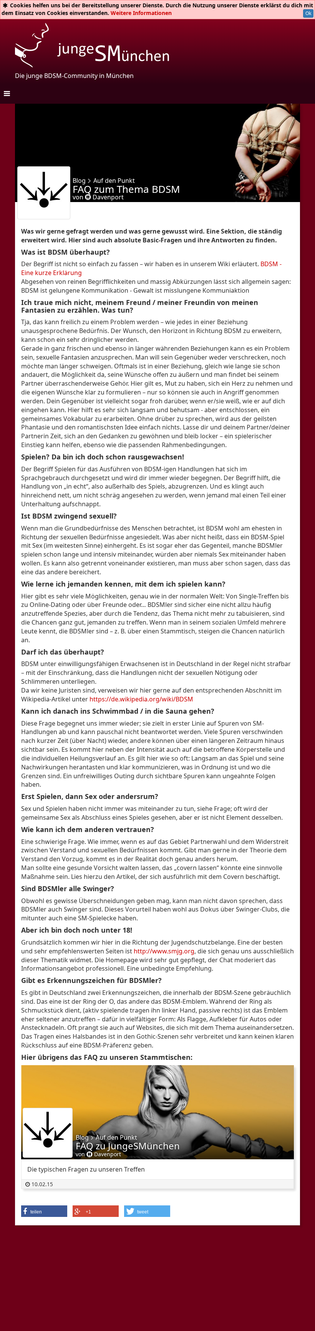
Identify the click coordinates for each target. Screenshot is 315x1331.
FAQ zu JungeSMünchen (128, 1145)
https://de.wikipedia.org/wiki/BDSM (141, 699)
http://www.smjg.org (164, 951)
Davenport (107, 197)
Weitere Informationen (141, 13)
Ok (308, 13)
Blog (82, 1137)
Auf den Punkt (116, 1137)
